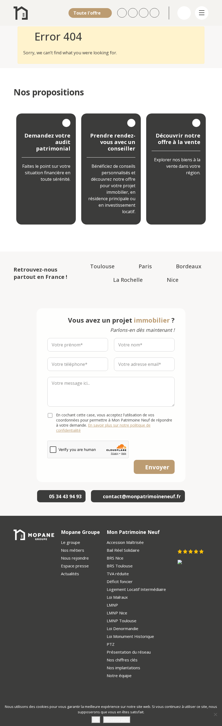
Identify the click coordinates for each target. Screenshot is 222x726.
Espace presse (75, 565)
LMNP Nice (117, 612)
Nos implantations (123, 667)
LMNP (112, 605)
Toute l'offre (87, 13)
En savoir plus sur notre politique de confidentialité (103, 428)
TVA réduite (118, 573)
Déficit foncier (120, 581)
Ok (96, 719)
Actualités (70, 573)
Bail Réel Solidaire (123, 550)
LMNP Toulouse (121, 620)
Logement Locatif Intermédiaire (136, 589)
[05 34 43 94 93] (155, 13)
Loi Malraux (117, 597)
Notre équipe (119, 675)
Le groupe (70, 542)
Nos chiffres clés (122, 660)
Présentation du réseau (129, 652)
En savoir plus (116, 719)
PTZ (111, 644)
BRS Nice (115, 558)
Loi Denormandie (122, 628)
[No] (215, 714)
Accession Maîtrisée (125, 542)
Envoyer (157, 467)
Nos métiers (72, 550)
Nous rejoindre (75, 558)
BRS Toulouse (120, 565)
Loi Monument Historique (130, 636)
